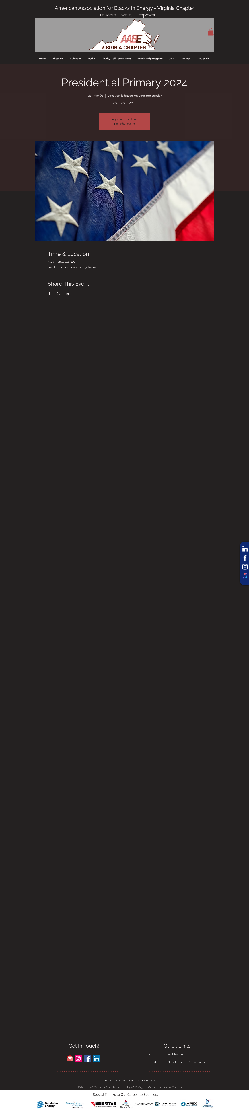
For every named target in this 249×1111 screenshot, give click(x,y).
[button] (211, 32)
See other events (124, 123)
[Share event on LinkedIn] (67, 293)
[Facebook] (245, 558)
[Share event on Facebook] (49, 293)
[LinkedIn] (245, 549)
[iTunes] (245, 575)
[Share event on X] (58, 293)
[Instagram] (245, 567)
